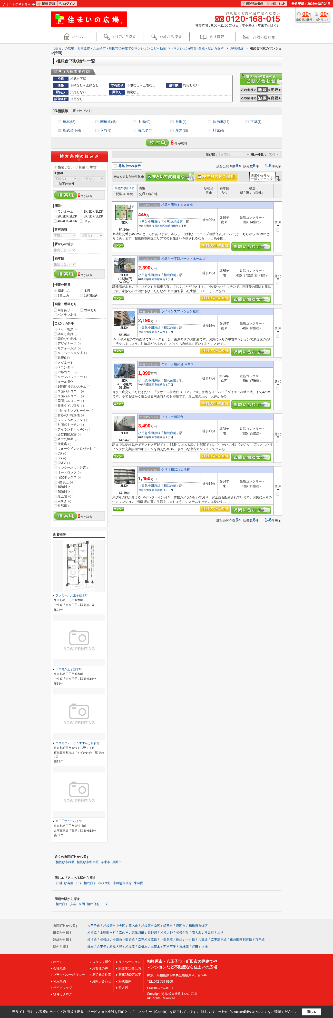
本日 (87, 291)
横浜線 (92, 939)
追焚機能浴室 (69, 434)
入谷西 (161, 331)
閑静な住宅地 (69, 339)
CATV (64, 463)
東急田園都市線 (241, 939)
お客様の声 (100, 968)
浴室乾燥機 (68, 439)
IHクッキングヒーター (75, 410)
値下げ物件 (67, 184)
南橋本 (108, 121)
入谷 (105, 130)
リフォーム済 (69, 348)
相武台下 (72, 130)
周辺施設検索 (101, 975)
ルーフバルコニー (72, 377)
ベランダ (66, 367)
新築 (82, 167)
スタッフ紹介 (101, 962)
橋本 (69, 121)
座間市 (153, 279)
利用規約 (59, 981)
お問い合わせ (101, 981)
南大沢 (196, 932)
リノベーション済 (72, 353)
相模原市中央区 (88, 862)
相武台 (161, 279)
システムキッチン (72, 420)
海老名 (145, 130)
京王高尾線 (219, 939)
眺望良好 (66, 358)
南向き (64, 501)
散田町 (209, 932)
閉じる (311, 1011)
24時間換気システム (74, 386)
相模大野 (104, 883)
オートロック (69, 472)
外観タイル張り (71, 405)
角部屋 (64, 506)
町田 (195, 947)
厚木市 (105, 862)
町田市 (168, 926)
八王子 (101, 947)
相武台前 (170, 275)
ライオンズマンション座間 (180, 311)
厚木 (181, 130)
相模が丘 (182, 932)
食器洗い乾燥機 (71, 415)
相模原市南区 (157, 225)
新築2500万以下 (129, 975)
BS (62, 458)
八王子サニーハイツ (69, 821)
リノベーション (129, 962)
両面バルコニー (71, 401)
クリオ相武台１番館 (175, 469)
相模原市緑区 (65, 862)
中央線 (190, 939)
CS (62, 453)
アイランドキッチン (74, 429)
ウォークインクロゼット (77, 448)
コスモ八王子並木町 (69, 669)
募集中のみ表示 (129, 166)
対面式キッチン (71, 424)
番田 (180, 121)
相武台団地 (171, 225)
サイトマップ (62, 987)
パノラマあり (67, 314)
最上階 (64, 496)
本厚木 (155, 947)
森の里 (123, 932)
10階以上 (66, 487)
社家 (218, 130)
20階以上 (66, 492)
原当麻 (221, 121)
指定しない (66, 167)
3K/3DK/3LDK (93, 216)
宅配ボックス (69, 477)
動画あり (90, 310)
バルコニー (68, 372)
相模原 (92, 932)
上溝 (144, 121)
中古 (93, 167)
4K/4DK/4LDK (67, 221)
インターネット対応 (74, 468)
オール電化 (68, 382)
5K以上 (89, 221)
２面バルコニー (71, 391)
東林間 (138, 883)
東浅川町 (138, 932)
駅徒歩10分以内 (129, 968)
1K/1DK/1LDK (93, 211)
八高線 (203, 939)
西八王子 (169, 947)
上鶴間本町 (108, 932)
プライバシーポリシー (69, 975)
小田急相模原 (173, 222)
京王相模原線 (147, 939)
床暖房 (64, 444)
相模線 (104, 939)
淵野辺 (152, 932)
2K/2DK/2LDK (67, 216)
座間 (81, 904)
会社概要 (59, 968)
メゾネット (68, 363)
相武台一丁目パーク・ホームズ (183, 258)
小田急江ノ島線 (171, 939)
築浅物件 (124, 981)
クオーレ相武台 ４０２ (177, 364)
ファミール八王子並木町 (72, 595)
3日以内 (63, 295)
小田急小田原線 (149, 222)
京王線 (260, 939)
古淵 (59, 883)
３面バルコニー (71, 396)
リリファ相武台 (172, 417)
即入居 (123, 987)
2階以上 (65, 482)
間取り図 (128, 188)
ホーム (58, 962)
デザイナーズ (69, 343)
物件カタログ (62, 994)
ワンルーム (65, 211)
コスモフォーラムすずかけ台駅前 (77, 743)
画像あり (64, 310)
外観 (118, 188)
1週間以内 (91, 295)
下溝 (255, 121)
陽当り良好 (68, 334)
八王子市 (93, 926)
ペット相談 (68, 329)
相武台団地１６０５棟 (177, 205)
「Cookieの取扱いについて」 (247, 1012)
